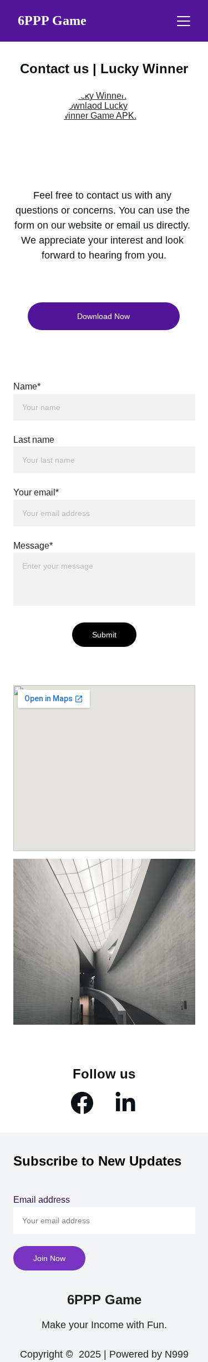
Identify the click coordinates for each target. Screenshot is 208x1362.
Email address (41, 1199)
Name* (26, 386)
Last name (33, 439)
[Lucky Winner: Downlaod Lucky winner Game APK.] (104, 133)
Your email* (36, 492)
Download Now (103, 316)
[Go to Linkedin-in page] (125, 1103)
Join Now (49, 1258)
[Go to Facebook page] (82, 1103)
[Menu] (183, 21)
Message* (33, 545)
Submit (104, 634)
